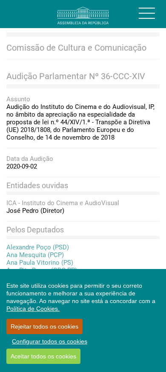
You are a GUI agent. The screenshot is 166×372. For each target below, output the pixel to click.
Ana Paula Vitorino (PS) (39, 262)
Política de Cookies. (33, 308)
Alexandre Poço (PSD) (37, 247)
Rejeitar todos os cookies (44, 326)
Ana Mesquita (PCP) (35, 255)
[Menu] (147, 13)
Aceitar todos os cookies (43, 356)
